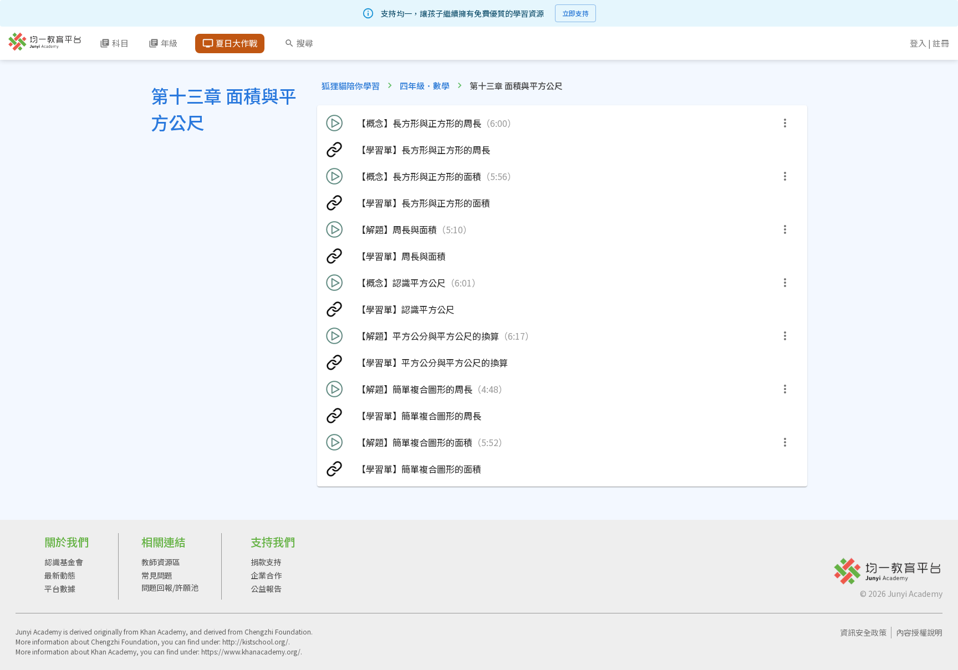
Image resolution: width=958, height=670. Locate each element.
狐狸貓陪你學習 (351, 85)
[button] (562, 123)
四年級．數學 (425, 85)
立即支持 (575, 13)
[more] (785, 123)
